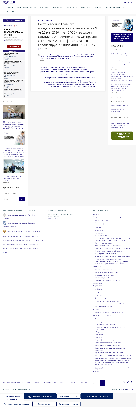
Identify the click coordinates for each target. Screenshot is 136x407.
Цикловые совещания (102, 298)
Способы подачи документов (105, 324)
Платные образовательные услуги (106, 243)
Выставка (99, 295)
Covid (42, 20)
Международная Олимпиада (104, 306)
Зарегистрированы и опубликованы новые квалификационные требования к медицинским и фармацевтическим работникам (122, 76)
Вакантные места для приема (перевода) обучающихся (112, 248)
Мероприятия (97, 286)
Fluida (122, 389)
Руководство (99, 233)
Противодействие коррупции (54, 382)
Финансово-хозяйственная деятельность (108, 245)
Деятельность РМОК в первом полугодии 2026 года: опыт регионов (12, 178)
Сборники (48, 20)
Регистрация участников (96, 396)
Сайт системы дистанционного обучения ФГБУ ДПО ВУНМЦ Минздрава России (121, 125)
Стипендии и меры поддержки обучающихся (109, 251)
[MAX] (128, 2)
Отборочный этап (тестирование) (12, 397)
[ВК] (125, 2)
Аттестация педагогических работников (107, 280)
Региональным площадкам (16, 404)
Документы (98, 227)
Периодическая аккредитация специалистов (109, 353)
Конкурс (97, 292)
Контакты (99, 337)
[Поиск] (22, 199)
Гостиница (96, 309)
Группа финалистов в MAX (40, 396)
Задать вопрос (44, 404)
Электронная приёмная (78, 382)
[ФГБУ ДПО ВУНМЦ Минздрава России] (9, 2)
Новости (96, 214)
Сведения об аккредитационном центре (108, 343)
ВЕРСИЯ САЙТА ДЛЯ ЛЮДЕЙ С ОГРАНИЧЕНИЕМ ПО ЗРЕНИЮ (122, 135)
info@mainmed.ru (53, 218)
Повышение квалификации (119, 106)
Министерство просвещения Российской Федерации (23, 231)
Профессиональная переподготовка (106, 272)
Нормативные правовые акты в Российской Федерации (20, 236)
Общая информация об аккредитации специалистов (111, 340)
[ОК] (131, 2)
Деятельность (97, 266)
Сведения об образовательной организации (107, 217)
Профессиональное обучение (104, 275)
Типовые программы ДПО (103, 278)
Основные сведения (101, 220)
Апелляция (99, 335)
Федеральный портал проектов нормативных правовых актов (23, 240)
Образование (99, 230)
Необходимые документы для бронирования (109, 312)
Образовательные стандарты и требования (109, 259)
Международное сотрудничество (105, 254)
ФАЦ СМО (98, 318)
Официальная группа (68, 396)
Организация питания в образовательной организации (112, 256)
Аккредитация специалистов (102, 315)
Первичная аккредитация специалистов (107, 345)
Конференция (99, 289)
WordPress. (129, 389)
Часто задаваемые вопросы (105, 322)
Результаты (99, 332)
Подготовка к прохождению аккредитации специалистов (113, 355)
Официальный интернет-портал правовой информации (20, 244)
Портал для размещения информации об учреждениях (20, 248)
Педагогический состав (102, 235)
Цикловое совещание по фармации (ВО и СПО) (111, 304)
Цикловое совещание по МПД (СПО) (107, 301)
